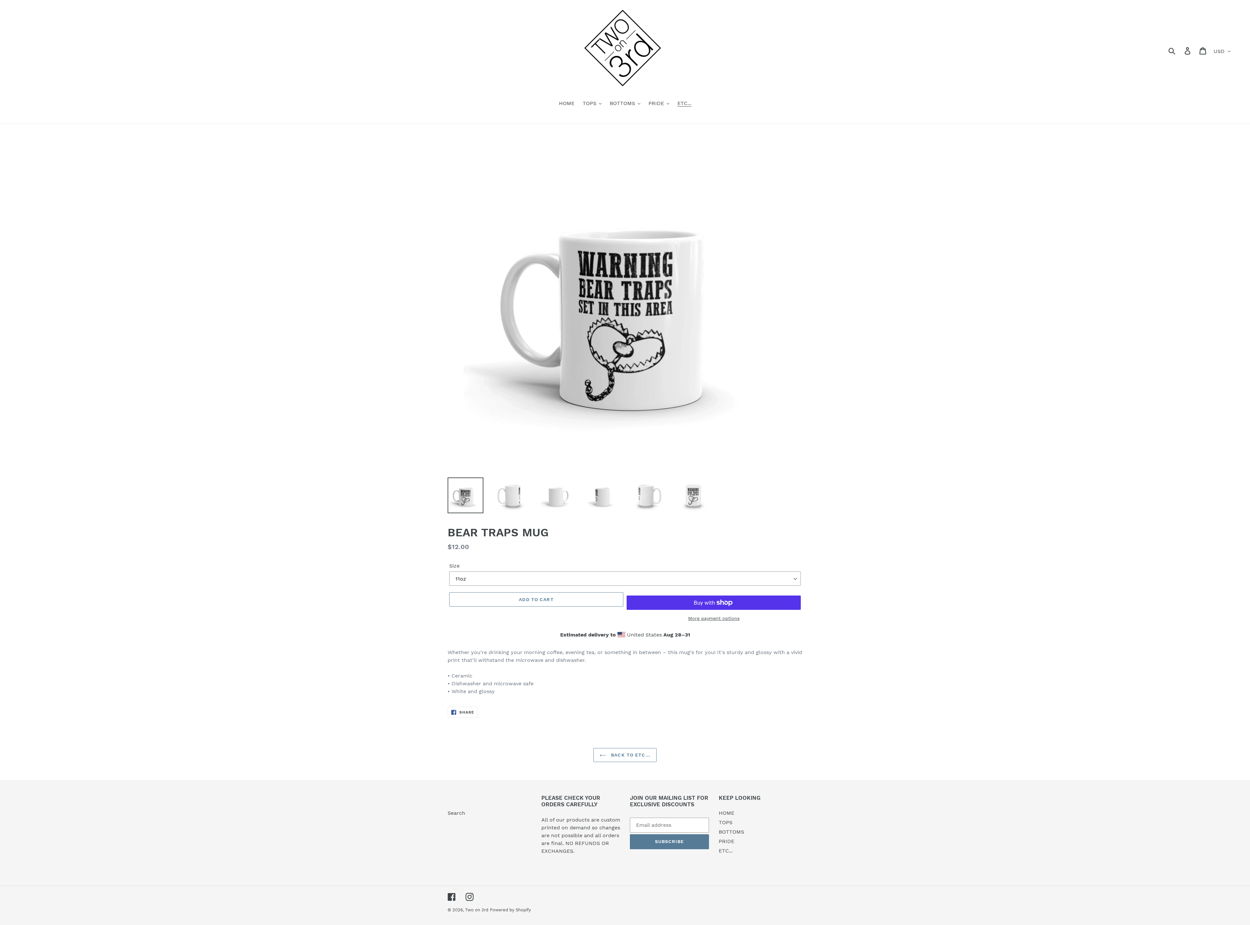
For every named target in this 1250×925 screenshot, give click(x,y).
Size (454, 566)
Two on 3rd (476, 909)
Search (456, 813)
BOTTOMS (731, 832)
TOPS (725, 822)
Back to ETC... (629, 754)
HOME (726, 813)
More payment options (714, 618)
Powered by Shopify (510, 909)
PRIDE (726, 841)
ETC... (726, 851)
